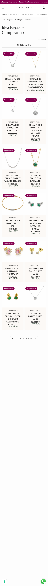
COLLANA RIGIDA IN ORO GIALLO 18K (12, 223)
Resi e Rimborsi (42, 14)
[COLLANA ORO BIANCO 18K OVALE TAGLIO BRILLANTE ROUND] (35, 108)
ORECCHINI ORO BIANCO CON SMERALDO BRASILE (35, 224)
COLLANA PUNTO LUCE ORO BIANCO (12, 82)
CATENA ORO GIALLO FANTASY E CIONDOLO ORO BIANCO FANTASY (35, 83)
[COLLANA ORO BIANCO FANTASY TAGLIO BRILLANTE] (13, 159)
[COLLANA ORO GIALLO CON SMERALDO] (35, 159)
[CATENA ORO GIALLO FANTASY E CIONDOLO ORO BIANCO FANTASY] (35, 62)
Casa (3, 20)
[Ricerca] (44, 8)
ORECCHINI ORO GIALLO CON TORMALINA (12, 271)
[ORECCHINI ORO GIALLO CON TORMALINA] (13, 251)
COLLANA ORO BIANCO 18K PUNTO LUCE (12, 128)
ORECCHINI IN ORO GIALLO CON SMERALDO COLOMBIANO (13, 317)
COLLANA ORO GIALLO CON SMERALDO (35, 178)
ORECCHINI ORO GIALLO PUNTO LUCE (35, 271)
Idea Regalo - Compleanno (23, 20)
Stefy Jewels (13, 76)
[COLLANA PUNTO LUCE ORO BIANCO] (13, 62)
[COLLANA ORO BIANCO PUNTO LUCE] (35, 296)
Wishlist (4, 14)
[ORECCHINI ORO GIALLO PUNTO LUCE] (35, 251)
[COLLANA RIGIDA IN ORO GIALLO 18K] (13, 204)
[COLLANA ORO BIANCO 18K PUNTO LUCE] (13, 108)
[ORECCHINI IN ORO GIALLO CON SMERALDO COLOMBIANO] (13, 296)
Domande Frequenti (26, 14)
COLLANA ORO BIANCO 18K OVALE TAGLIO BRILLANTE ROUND (35, 130)
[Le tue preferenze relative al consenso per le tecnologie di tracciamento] (4, 581)
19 (31, 339)
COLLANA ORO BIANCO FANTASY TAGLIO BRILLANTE (12, 178)
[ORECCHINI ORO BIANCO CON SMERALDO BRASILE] (35, 204)
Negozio (10, 20)
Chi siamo (13, 14)
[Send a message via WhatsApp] (43, 581)
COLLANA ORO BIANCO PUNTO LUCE (35, 316)
